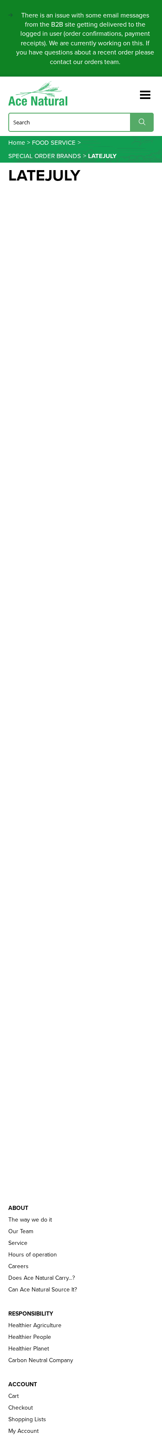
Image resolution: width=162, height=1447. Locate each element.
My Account (23, 1431)
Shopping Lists (27, 1419)
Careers (18, 1266)
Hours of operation (32, 1255)
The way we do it (30, 1220)
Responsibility (30, 1314)
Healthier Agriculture (34, 1325)
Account (22, 1385)
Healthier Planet (28, 1349)
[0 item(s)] (132, 91)
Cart (13, 1396)
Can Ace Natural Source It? (42, 1290)
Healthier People (29, 1337)
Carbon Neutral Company (40, 1360)
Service (17, 1243)
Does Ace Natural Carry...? (41, 1278)
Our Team (20, 1231)
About (18, 1208)
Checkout (20, 1408)
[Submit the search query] (142, 122)
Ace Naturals (41, 93)
